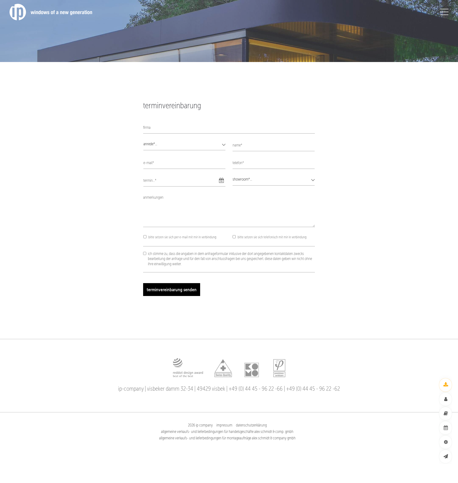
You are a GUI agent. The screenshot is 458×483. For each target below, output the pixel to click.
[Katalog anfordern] (445, 414)
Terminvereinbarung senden (172, 289)
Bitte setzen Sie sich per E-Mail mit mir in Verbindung (182, 237)
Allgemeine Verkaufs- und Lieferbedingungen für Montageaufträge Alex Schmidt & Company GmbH (227, 438)
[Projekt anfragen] (445, 442)
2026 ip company (200, 425)
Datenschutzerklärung (251, 425)
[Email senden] (445, 456)
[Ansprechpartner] (445, 399)
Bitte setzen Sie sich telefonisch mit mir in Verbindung (272, 237)
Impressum (224, 425)
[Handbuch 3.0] (445, 385)
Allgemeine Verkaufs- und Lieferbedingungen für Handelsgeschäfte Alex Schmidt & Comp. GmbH (227, 431)
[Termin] (445, 428)
